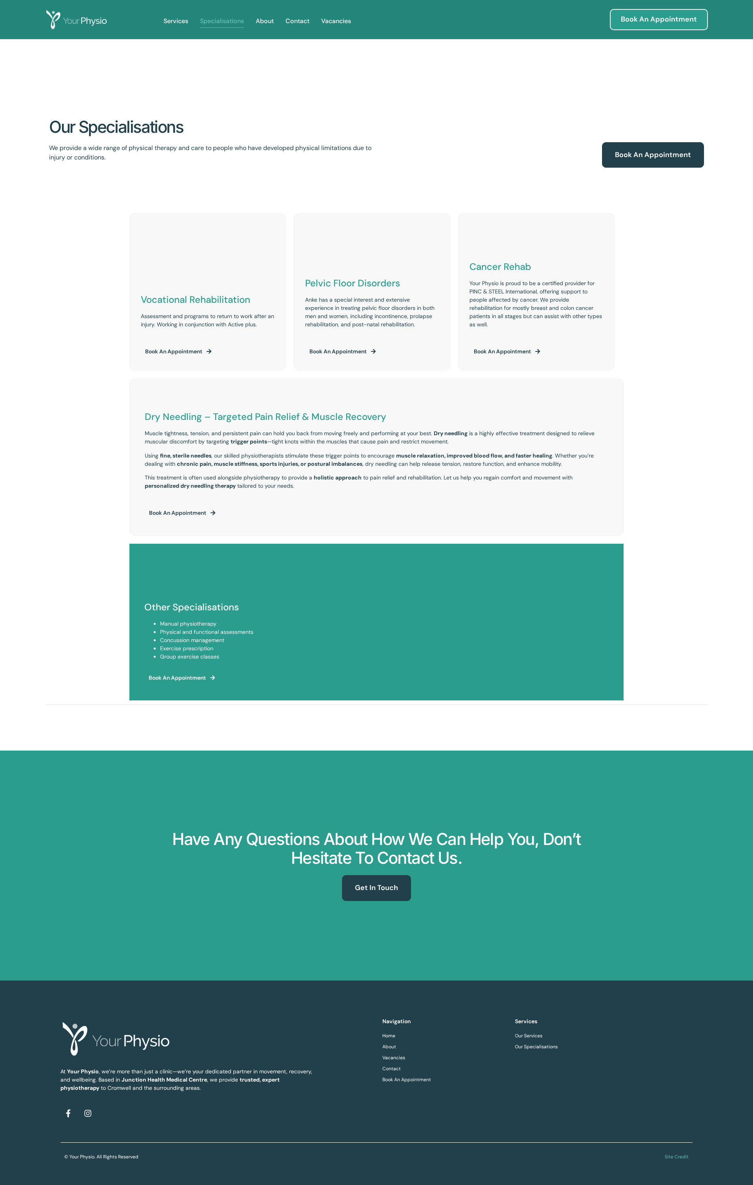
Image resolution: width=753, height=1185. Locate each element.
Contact (297, 21)
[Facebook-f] (68, 1113)
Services (176, 21)
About (265, 21)
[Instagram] (88, 1113)
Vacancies (336, 21)
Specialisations (222, 21)
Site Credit (677, 1157)
